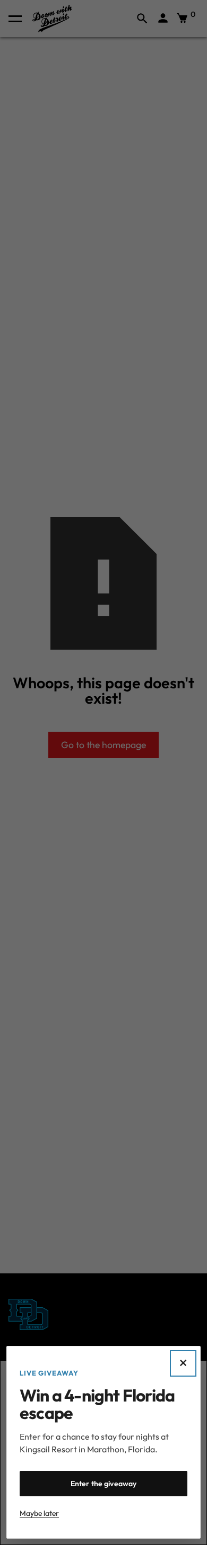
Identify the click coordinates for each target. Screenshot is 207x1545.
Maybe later (39, 1513)
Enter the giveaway (104, 1483)
